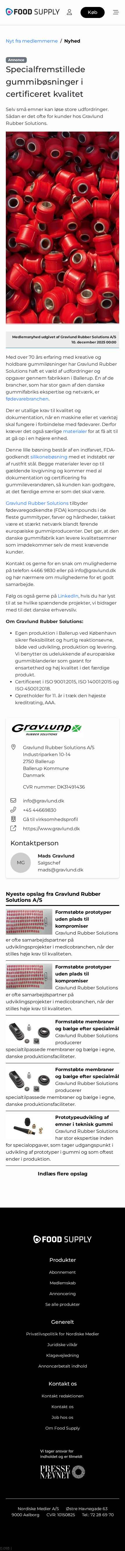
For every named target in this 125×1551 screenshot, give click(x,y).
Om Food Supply (62, 1428)
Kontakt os (62, 1406)
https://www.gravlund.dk (51, 828)
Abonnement (62, 1272)
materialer (75, 431)
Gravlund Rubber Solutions (37, 503)
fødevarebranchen (27, 399)
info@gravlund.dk (43, 801)
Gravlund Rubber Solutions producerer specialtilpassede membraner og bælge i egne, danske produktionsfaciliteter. (62, 1039)
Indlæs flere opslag (63, 1174)
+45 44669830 (39, 810)
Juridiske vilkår (62, 1344)
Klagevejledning (62, 1355)
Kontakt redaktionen (62, 1396)
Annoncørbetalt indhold (62, 1366)
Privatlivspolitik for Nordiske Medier (62, 1334)
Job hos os (62, 1417)
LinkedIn (68, 596)
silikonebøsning (49, 457)
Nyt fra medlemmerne (32, 41)
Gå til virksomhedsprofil (50, 819)
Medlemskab (63, 1283)
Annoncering (62, 1293)
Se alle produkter (62, 1304)
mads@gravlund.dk (60, 870)
